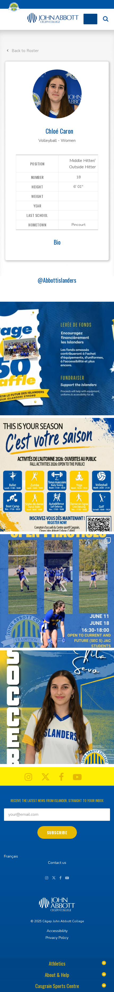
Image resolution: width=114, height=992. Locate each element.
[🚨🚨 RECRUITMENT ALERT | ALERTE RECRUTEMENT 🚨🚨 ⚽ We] (57, 707)
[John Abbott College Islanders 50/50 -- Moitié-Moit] (57, 358)
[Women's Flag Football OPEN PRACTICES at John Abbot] (57, 591)
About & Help (57, 974)
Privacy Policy (57, 937)
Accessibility (57, 930)
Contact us (57, 862)
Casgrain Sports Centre (57, 985)
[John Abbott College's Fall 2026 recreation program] (57, 475)
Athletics (57, 963)
